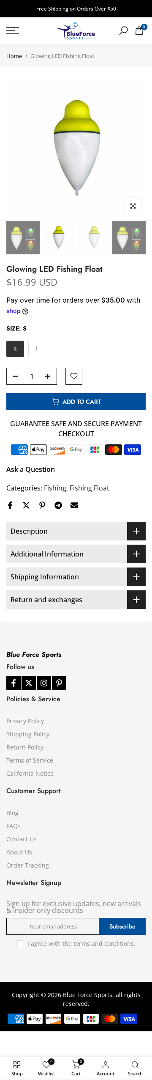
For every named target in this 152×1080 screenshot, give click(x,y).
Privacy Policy (25, 721)
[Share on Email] (74, 505)
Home (14, 56)
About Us (19, 852)
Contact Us (21, 839)
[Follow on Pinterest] (59, 683)
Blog (12, 813)
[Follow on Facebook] (13, 683)
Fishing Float (89, 488)
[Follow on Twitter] (29, 683)
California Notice (30, 773)
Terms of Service (29, 760)
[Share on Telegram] (58, 505)
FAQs (13, 826)
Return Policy (24, 747)
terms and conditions (103, 943)
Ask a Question (30, 469)
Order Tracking (27, 865)
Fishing (55, 488)
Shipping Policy (27, 734)
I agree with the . (81, 943)
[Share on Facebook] (10, 505)
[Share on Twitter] (26, 505)
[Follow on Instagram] (44, 683)
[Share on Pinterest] (42, 505)
